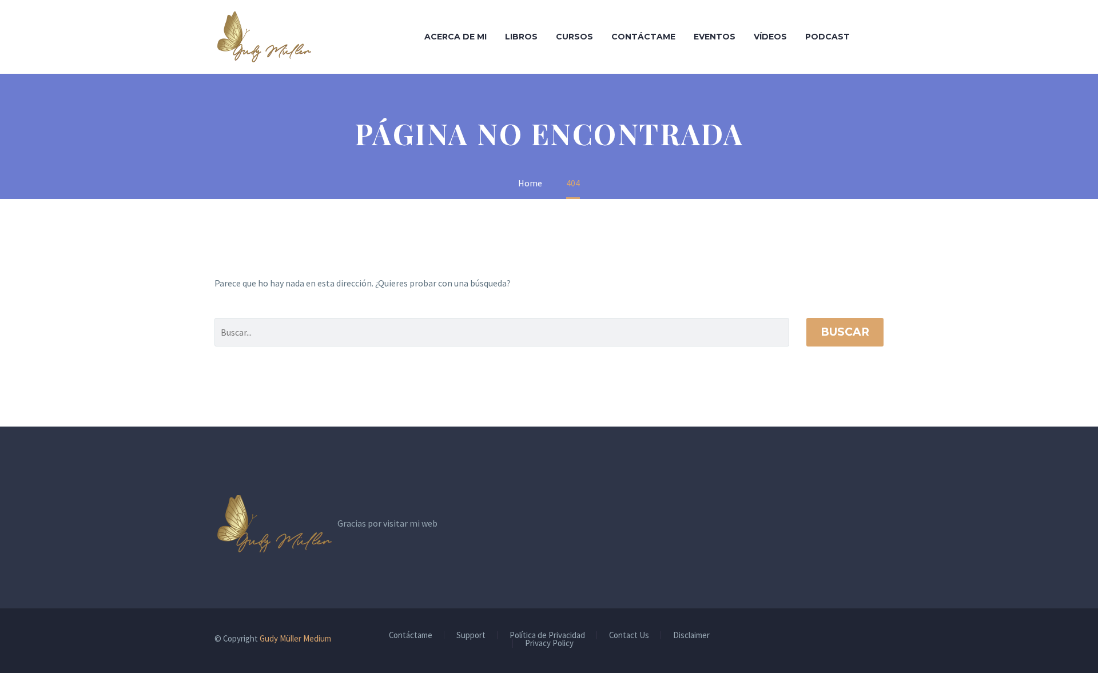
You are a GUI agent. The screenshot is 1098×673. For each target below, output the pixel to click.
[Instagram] (865, 639)
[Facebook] (850, 639)
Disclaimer (691, 635)
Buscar (845, 332)
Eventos (714, 36)
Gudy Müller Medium (295, 638)
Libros (521, 36)
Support (471, 635)
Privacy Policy (549, 643)
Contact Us (629, 635)
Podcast (827, 36)
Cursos (574, 36)
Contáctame (643, 36)
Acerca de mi (455, 36)
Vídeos (770, 36)
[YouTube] (880, 639)
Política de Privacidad (547, 635)
